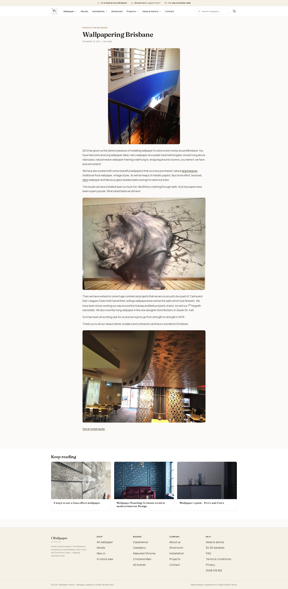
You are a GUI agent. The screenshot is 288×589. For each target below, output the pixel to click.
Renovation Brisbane (95, 28)
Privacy (210, 564)
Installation (98, 11)
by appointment (147, 3)
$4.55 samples (215, 547)
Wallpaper (68, 11)
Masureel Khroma (144, 553)
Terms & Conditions (218, 559)
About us (174, 542)
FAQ (208, 553)
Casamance (140, 542)
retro (85, 180)
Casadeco (139, 547)
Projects (131, 11)
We (114, 3)
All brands (139, 564)
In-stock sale (105, 559)
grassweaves (189, 171)
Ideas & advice (215, 542)
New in (101, 553)
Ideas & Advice (150, 11)
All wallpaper (105, 542)
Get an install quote (93, 429)
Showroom (117, 11)
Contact (169, 11)
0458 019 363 (214, 570)
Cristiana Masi (142, 559)
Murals (84, 11)
